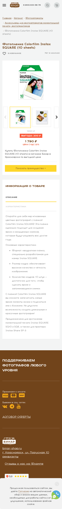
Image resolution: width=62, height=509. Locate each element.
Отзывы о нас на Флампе (24, 463)
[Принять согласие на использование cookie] (57, 484)
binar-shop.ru (12, 448)
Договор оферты (16, 416)
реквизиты (10, 456)
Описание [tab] (11, 197)
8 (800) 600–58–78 (32, 5)
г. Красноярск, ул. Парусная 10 (25, 452)
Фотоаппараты (34, 18)
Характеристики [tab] (16, 206)
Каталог (18, 18)
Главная (6, 18)
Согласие (23, 491)
